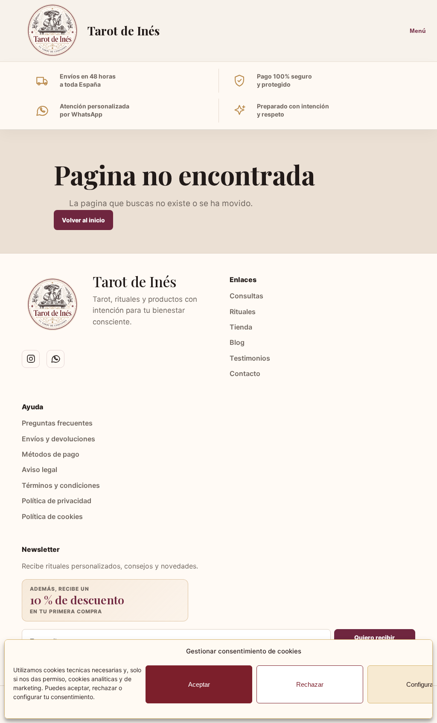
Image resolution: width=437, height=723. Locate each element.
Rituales (243, 311)
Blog (237, 342)
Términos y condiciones (61, 485)
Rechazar (309, 684)
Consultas (246, 296)
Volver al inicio (83, 220)
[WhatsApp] (55, 359)
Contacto (245, 373)
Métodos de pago (50, 454)
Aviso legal (39, 469)
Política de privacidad (56, 500)
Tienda (241, 327)
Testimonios (250, 358)
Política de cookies (52, 516)
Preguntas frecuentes (57, 423)
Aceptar (199, 684)
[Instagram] (31, 359)
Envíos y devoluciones (58, 438)
